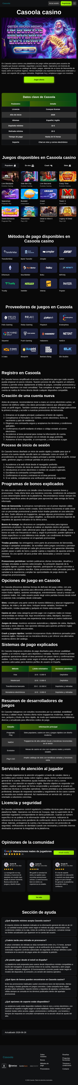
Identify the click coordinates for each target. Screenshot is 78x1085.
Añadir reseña (64, 852)
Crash (47, 165)
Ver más (39, 897)
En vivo (28, 165)
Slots (66, 165)
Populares (9, 165)
